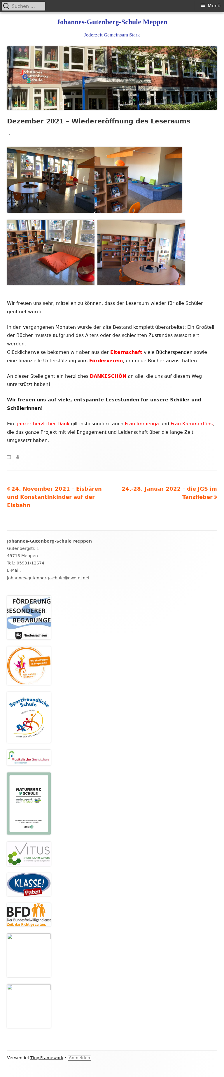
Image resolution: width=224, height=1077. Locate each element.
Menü (214, 5)
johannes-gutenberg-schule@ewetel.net (48, 578)
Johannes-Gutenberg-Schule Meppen (112, 22)
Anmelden (79, 1057)
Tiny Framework (46, 1057)
